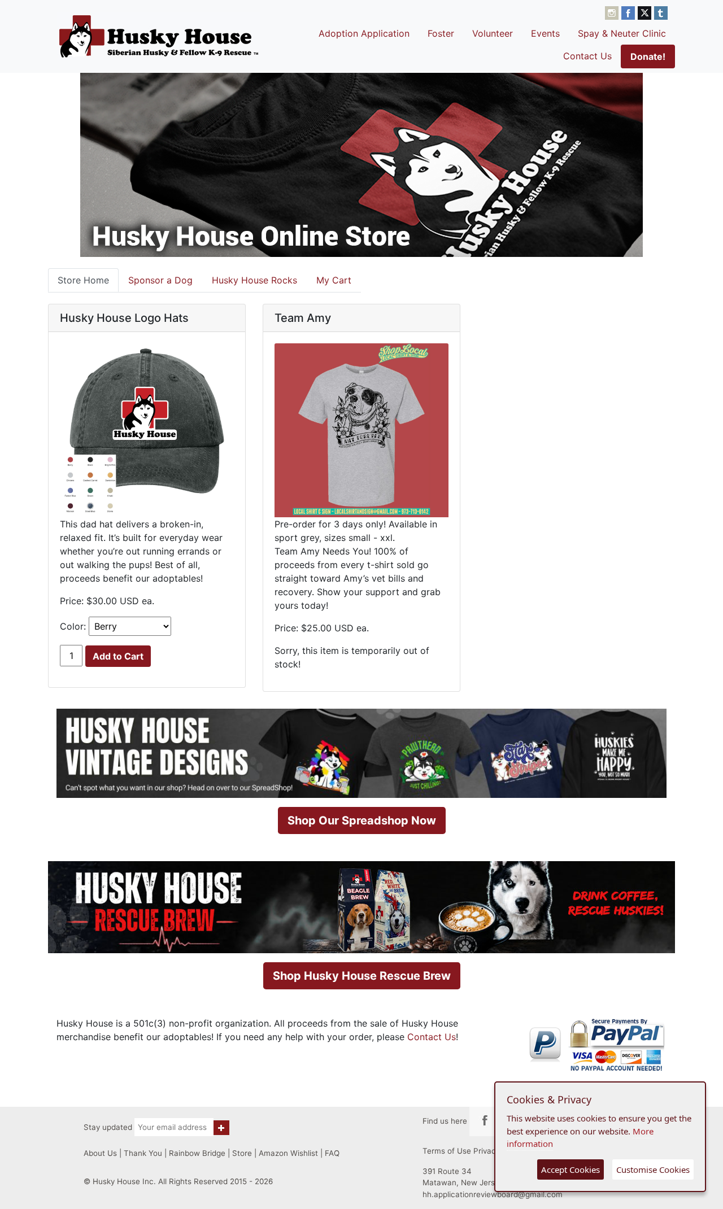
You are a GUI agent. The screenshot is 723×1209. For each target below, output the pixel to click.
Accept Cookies (570, 1169)
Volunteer (492, 33)
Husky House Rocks (254, 280)
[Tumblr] (661, 12)
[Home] (158, 36)
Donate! (647, 56)
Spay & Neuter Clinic (622, 33)
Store (242, 1153)
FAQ (332, 1153)
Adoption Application (364, 33)
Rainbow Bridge (197, 1153)
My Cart (333, 280)
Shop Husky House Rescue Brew (362, 976)
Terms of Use (447, 1150)
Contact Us (587, 56)
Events (545, 33)
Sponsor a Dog (160, 280)
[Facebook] (629, 12)
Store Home (83, 280)
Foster (441, 33)
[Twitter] (646, 12)
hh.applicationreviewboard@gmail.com (493, 1194)
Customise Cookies (653, 1169)
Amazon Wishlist (288, 1153)
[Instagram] (613, 12)
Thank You (143, 1153)
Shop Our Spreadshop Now (362, 820)
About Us (100, 1153)
